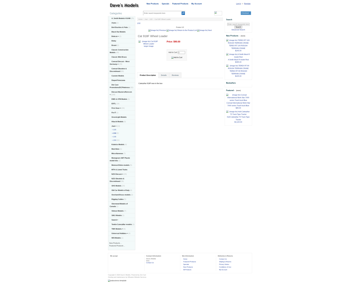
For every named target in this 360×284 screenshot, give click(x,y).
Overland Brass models (121, 195)
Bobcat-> (115, 36)
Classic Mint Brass (119, 57)
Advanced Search (238, 30)
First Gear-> (116, 108)
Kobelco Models (118, 145)
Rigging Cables (118, 199)
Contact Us (150, 262)
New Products (153, 4)
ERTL (114, 104)
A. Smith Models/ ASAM (121, 18)
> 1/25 (113, 129)
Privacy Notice (224, 264)
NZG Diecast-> (117, 174)
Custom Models (118, 76)
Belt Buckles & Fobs (120, 27)
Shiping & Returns (225, 262)
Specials (165, 4)
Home (140, 19)
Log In (238, 4)
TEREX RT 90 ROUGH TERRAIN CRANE (238, 72)
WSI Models (116, 238)
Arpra (114, 23)
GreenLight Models (119, 117)
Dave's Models (125, 275)
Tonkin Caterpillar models (122, 224)
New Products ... (115, 243)
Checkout (245, 13)
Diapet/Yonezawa (118, 80)
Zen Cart (143, 275)
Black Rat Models (119, 32)
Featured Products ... (117, 246)
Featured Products (180, 4)
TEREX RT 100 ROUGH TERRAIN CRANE (238, 47)
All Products (187, 270)
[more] (242, 36)
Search (229, 20)
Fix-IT (114, 113)
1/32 (150, 19)
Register (247, 4)
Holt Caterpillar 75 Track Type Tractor (238, 118)
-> (114, 126)
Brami (114, 45)
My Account (196, 4)
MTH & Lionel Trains (119, 170)
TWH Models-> (117, 229)
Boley (114, 41)
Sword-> (115, 220)
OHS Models (116, 186)
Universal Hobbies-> (120, 233)
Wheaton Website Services (137, 277)
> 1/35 (113, 137)
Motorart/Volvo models (121, 165)
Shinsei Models (118, 211)
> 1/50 (113, 140)
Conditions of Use (225, 267)
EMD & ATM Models (119, 99)
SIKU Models (117, 215)
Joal (146, 19)
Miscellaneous (117, 154)
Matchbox (115, 149)
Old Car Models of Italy (121, 190)
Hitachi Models (117, 122)
